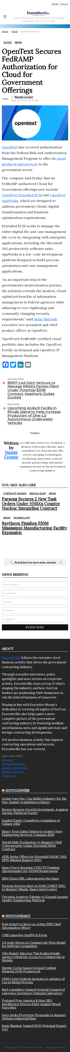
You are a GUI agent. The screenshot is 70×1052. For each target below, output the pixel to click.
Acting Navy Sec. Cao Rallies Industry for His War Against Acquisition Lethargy (34, 800)
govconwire (17, 790)
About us (7, 760)
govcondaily (18, 916)
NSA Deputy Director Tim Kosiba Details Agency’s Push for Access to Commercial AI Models (33, 957)
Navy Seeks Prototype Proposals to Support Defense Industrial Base (34, 1016)
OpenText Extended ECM (22, 195)
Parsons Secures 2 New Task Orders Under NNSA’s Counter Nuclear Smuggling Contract (31, 503)
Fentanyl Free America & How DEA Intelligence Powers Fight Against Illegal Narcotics (31, 1004)
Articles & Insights (13, 764)
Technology (21, 517)
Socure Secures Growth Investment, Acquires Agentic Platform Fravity (35, 811)
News (52, 493)
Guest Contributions (15, 768)
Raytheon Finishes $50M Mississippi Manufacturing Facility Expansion (34, 527)
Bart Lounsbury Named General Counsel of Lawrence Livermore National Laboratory (33, 991)
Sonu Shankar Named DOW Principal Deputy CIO (34, 1027)
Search (61, 563)
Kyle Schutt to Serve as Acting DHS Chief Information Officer (31, 925)
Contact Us (9, 775)
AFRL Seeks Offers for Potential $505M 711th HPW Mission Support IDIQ (34, 858)
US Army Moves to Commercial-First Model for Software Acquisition (34, 944)
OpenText (10, 147)
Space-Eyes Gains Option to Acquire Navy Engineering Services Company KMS (32, 833)
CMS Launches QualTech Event (24, 935)
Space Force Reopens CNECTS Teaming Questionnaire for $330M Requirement (31, 869)
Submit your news (13, 771)
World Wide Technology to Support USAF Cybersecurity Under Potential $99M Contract (32, 846)
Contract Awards (15, 493)
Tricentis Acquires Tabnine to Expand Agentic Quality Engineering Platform (35, 898)
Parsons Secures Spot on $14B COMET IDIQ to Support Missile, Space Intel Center (33, 887)
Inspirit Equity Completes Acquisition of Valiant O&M (31, 822)
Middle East (37, 493)
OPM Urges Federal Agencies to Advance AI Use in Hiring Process (33, 980)
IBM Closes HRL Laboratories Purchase (30, 878)
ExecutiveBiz (11, 658)
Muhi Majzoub (45, 319)
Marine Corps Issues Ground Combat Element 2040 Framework (29, 969)
